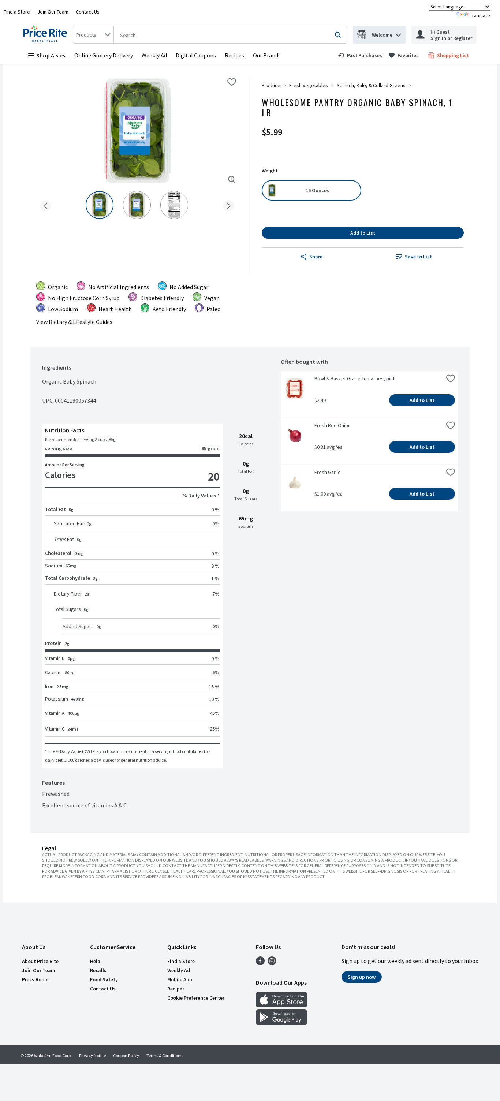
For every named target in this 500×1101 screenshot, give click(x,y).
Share (315, 256)
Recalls (98, 970)
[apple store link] (281, 1005)
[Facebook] (260, 963)
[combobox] (93, 35)
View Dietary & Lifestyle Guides (74, 321)
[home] (46, 34)
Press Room (35, 979)
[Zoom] (231, 179)
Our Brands (267, 55)
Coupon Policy (126, 1055)
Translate (480, 15)
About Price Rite (40, 961)
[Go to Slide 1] (99, 205)
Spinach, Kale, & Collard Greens (371, 85)
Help (95, 961)
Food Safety (104, 979)
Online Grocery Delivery (103, 55)
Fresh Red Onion (332, 425)
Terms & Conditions (164, 1055)
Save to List (418, 256)
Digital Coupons (196, 55)
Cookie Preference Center (195, 997)
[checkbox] (231, 82)
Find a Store (17, 11)
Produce (271, 85)
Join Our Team (52, 11)
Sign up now (362, 977)
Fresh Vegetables (308, 85)
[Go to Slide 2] (137, 205)
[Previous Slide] (45, 204)
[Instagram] (272, 963)
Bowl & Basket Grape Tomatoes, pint (354, 378)
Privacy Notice (92, 1055)
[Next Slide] (229, 204)
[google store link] (281, 1022)
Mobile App (179, 979)
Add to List (362, 232)
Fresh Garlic (327, 472)
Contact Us (88, 11)
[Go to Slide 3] (174, 205)
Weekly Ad (154, 55)
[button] (398, 33)
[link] (360, 55)
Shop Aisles (50, 55)
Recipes (234, 55)
